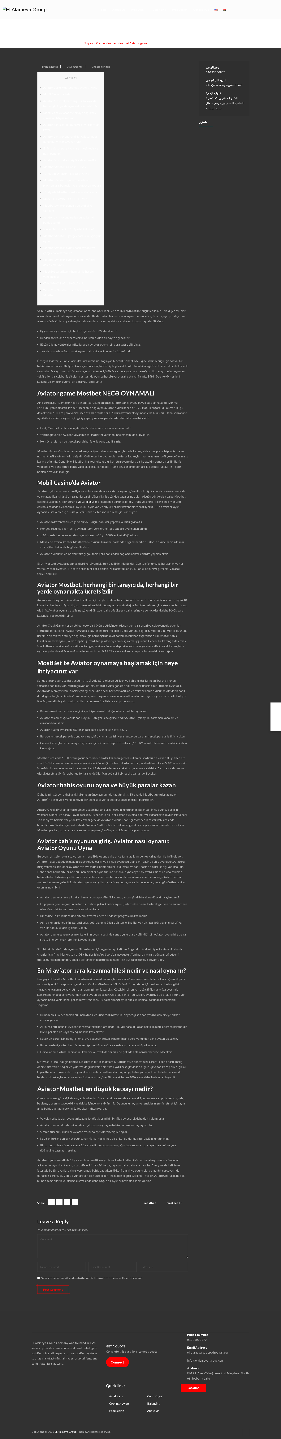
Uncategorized (101, 66)
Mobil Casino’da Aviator (59, 94)
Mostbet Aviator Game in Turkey (64, 167)
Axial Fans (116, 1396)
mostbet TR (175, 1202)
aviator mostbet (86, 501)
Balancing (159, 9)
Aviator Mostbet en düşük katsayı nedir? (70, 160)
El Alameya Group (66, 1431)
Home (102, 9)
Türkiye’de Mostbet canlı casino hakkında (70, 192)
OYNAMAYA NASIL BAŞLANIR (63, 283)
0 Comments (75, 66)
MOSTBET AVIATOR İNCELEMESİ (66, 199)
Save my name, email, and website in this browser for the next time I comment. (92, 1278)
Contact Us (201, 9)
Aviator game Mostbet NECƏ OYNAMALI (70, 87)
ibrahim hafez (50, 66)
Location (193, 1387)
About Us (118, 9)
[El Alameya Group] (25, 9)
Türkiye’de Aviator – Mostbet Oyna (66, 173)
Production (180, 9)
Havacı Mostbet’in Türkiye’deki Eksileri (68, 229)
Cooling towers (119, 1403)
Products (137, 9)
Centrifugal (154, 1396)
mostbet (150, 1202)
